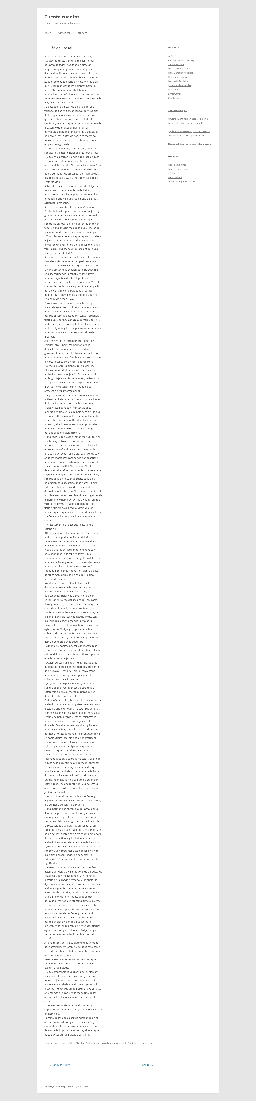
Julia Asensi (173, 89)
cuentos (112, 1043)
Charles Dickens (176, 64)
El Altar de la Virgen (57, 1065)
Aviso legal (64, 33)
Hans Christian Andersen (83, 1043)
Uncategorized (175, 97)
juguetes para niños (178, 168)
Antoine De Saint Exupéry (181, 60)
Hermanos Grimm (177, 77)
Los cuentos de (144, 1043)
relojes (171, 173)
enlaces (82, 33)
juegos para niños (177, 164)
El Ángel (147, 1065)
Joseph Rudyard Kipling (180, 85)
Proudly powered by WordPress (73, 1086)
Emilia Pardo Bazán (178, 68)
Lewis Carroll (174, 93)
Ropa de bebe (175, 177)
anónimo (172, 56)
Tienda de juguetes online (181, 181)
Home (47, 33)
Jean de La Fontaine (178, 81)
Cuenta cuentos (62, 17)
